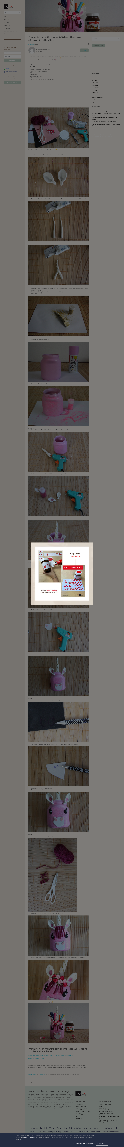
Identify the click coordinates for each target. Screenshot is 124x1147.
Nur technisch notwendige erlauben (83, 1143)
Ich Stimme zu (101, 1143)
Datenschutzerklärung (29, 1137)
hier (63, 1137)
